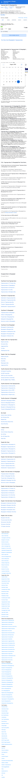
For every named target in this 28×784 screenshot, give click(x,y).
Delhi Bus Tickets (5, 585)
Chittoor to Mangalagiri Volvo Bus (8, 476)
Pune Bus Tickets (5, 599)
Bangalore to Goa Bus (5, 539)
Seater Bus (3, 438)
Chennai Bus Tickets (5, 583)
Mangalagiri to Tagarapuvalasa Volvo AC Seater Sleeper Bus (13, 446)
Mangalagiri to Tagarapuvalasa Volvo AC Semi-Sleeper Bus (13, 451)
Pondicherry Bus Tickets (6, 597)
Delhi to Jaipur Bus (5, 554)
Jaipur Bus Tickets (5, 612)
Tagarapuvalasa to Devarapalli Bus (8, 651)
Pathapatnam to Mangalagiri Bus (7, 682)
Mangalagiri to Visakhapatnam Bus (8, 331)
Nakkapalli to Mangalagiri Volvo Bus (8, 480)
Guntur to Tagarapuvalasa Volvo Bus (8, 463)
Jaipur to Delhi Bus (5, 535)
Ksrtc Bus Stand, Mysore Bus (7, 421)
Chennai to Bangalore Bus (6, 556)
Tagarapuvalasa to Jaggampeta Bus (8, 641)
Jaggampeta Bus (4, 346)
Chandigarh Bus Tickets (6, 610)
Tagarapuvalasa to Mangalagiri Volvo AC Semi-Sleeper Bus (13, 448)
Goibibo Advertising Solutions (7, 744)
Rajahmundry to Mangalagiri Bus (7, 692)
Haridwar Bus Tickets (5, 608)
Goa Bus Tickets (4, 576)
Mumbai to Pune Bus (5, 569)
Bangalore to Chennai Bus (6, 548)
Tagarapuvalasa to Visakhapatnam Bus (8, 655)
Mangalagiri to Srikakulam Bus (7, 335)
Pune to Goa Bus (5, 566)
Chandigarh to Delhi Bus (6, 537)
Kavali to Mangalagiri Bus (6, 701)
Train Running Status (5, 727)
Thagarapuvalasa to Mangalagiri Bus (8, 312)
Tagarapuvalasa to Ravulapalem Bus (8, 649)
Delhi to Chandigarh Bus (6, 546)
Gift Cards (3, 773)
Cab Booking (4, 717)
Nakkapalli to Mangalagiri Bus (7, 319)
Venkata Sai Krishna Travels (11, 212)
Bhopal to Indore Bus (5, 564)
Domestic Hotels (4, 706)
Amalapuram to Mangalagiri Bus (7, 678)
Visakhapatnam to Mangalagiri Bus (8, 665)
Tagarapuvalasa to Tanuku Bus (7, 659)
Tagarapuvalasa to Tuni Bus (7, 289)
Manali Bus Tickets (5, 593)
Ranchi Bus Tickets (5, 616)
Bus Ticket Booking (5, 715)
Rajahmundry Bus (4, 341)
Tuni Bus (3, 348)
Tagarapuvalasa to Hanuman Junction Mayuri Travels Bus (13, 392)
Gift (2, 775)
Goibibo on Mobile (5, 762)
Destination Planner (5, 723)
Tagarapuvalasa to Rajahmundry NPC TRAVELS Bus (12, 394)
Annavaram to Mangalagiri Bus (7, 696)
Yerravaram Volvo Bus (5, 524)
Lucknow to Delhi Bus (5, 571)
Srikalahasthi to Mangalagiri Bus (7, 703)
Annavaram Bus (4, 344)
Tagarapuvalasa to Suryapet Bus (7, 636)
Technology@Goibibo (5, 766)
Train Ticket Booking (5, 719)
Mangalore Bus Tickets (6, 604)
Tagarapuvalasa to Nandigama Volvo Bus (9, 497)
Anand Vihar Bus (4, 423)
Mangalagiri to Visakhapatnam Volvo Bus (9, 507)
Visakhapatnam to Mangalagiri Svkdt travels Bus (11, 404)
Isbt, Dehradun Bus (5, 417)
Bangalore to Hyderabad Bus (7, 552)
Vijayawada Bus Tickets (6, 601)
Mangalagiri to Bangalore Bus (7, 329)
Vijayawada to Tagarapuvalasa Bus (8, 300)
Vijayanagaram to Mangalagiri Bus (8, 698)
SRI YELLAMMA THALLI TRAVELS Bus (9, 379)
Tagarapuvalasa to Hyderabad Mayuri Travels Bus (11, 385)
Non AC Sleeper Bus (5, 436)
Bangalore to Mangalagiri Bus (7, 667)
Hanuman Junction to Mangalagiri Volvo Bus (10, 482)
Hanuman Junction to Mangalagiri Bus (9, 321)
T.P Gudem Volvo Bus (5, 526)
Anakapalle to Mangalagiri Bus (7, 684)
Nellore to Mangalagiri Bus (6, 688)
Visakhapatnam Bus (5, 350)
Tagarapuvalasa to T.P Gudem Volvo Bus (9, 488)
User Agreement (4, 752)
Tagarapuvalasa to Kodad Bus (7, 638)
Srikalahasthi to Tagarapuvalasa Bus (8, 306)
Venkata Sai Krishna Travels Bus (7, 377)
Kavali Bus (3, 360)
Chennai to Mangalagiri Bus (6, 669)
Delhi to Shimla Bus (5, 560)
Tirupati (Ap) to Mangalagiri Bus (7, 316)
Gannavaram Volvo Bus (6, 522)
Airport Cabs (4, 731)
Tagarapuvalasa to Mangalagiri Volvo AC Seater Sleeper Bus (13, 444)
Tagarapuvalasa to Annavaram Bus (8, 647)
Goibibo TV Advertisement (6, 764)
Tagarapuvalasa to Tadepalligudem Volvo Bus (10, 490)
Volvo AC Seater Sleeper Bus (7, 432)
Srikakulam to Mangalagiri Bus (7, 676)
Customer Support (5, 756)
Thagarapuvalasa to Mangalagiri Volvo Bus (10, 473)
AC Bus (2, 429)
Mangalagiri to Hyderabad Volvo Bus (8, 503)
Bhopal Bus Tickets (5, 614)
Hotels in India (4, 733)
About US (3, 748)
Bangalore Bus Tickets (6, 579)
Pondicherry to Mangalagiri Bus (7, 686)
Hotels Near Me (4, 735)
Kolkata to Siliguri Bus (5, 562)
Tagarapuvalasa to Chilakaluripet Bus (8, 645)
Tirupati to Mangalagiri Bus (6, 671)
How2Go (3, 777)
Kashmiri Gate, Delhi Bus (6, 415)
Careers (3, 758)
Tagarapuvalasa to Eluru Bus (7, 630)
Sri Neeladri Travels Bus (6, 371)
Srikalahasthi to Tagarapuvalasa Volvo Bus (10, 467)
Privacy (3, 754)
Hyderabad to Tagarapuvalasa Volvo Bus (9, 459)
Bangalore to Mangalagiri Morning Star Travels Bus (11, 407)
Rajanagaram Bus (4, 363)
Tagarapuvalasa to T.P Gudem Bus (8, 283)
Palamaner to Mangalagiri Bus (7, 680)
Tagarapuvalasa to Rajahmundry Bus (8, 628)
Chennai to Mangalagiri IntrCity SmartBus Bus (10, 402)
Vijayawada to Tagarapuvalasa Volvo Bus (9, 461)
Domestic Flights (4, 710)
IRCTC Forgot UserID (5, 740)
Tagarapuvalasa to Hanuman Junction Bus (9, 626)
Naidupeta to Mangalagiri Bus (7, 694)
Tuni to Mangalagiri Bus (6, 690)
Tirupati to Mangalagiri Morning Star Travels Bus (11, 409)
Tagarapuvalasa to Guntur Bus (7, 624)
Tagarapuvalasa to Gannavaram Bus (8, 632)
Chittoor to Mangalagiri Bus (6, 314)
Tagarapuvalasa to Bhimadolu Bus (8, 634)
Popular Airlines (4, 738)
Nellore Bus (3, 358)
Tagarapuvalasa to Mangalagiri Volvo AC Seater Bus (12, 453)
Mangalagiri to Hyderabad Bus (7, 327)
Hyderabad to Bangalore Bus (7, 550)
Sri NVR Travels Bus (5, 373)
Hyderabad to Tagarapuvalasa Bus (8, 298)
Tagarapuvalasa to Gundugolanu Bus (8, 643)
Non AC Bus (3, 434)
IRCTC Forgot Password (6, 742)
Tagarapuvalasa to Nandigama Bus (8, 291)
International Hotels (5, 708)
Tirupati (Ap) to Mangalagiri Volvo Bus (9, 478)
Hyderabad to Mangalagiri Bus (7, 663)
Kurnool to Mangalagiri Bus (6, 673)
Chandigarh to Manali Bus (6, 573)
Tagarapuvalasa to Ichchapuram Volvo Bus (10, 492)
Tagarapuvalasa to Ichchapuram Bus (8, 287)
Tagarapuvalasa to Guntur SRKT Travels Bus (10, 390)
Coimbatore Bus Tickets (6, 589)
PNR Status (4, 729)
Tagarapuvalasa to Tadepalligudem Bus (9, 285)
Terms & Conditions (5, 750)
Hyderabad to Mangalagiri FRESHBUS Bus (10, 400)
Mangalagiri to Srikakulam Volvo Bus (8, 511)
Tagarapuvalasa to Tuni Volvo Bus (8, 495)
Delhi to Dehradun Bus (6, 544)
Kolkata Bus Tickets (5, 595)
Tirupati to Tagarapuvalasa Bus (7, 304)
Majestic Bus (3, 419)
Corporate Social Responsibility (7, 760)
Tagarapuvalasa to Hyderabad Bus (8, 622)
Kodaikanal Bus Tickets (6, 606)
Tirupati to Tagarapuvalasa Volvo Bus (8, 465)
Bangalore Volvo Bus (5, 517)
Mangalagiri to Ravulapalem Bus (7, 333)
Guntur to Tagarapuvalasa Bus (7, 302)
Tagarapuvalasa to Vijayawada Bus (8, 620)
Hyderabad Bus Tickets (6, 581)
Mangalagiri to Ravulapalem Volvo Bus (9, 509)
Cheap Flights (4, 725)
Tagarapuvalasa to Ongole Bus (7, 653)
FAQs (2, 768)
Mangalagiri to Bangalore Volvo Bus (8, 505)
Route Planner (4, 721)
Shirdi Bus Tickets (5, 587)
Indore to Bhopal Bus (5, 558)
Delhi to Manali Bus (5, 533)
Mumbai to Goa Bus (5, 541)
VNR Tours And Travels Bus (7, 375)
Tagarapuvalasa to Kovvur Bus (7, 657)
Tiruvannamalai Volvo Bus (6, 520)
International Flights (5, 713)
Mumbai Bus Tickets (5, 591)
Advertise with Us (5, 770)
